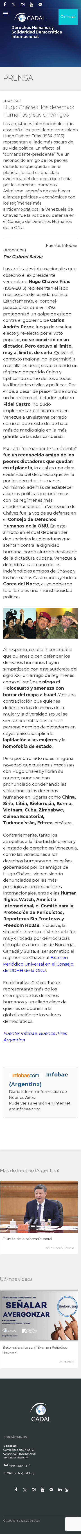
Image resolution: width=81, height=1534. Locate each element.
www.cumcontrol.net (8, 1399)
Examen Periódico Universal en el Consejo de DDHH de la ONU (38, 964)
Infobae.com (28, 1109)
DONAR (69, 17)
